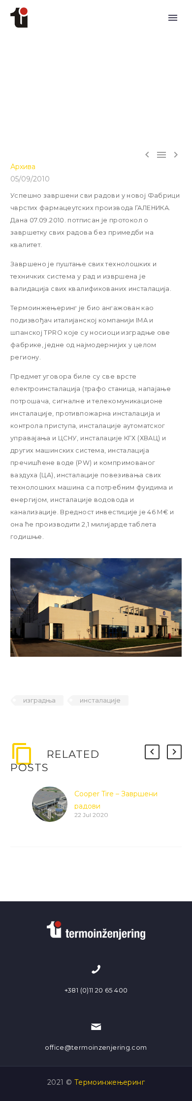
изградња (39, 700)
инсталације (100, 700)
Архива (22, 166)
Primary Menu (173, 17)
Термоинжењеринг (109, 1082)
